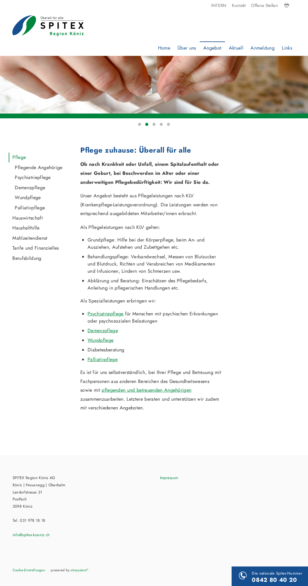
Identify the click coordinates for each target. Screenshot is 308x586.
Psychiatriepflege (33, 177)
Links (287, 47)
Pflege (19, 157)
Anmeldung (263, 47)
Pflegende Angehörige (38, 167)
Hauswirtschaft (27, 217)
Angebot (212, 47)
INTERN (218, 5)
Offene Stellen (264, 5)
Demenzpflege (30, 187)
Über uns (186, 47)
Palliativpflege (30, 207)
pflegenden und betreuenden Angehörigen (146, 390)
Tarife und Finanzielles (35, 247)
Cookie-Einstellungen (29, 570)
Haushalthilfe (25, 227)
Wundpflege (28, 197)
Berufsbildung (26, 258)
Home (164, 47)
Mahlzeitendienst (29, 238)
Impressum (169, 478)
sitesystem (80, 570)
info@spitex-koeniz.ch (31, 535)
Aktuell (236, 47)
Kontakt (238, 5)
